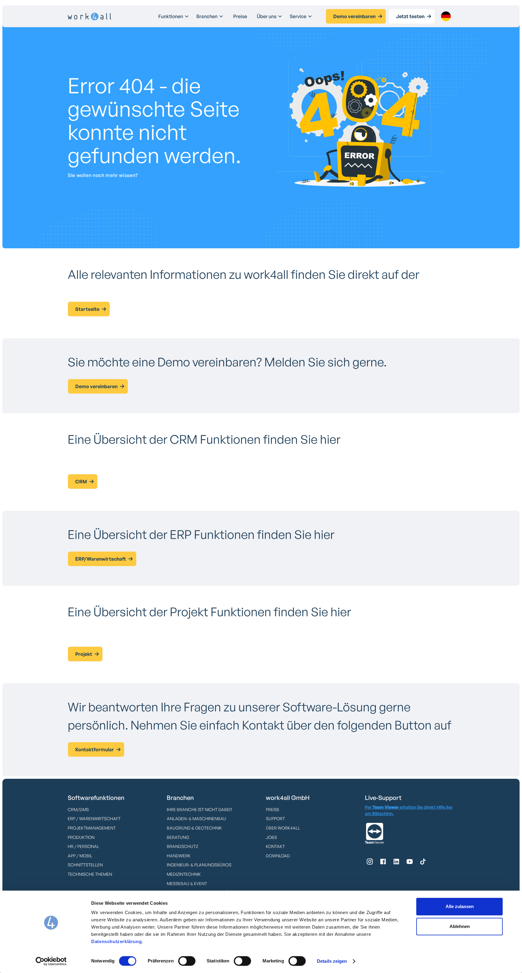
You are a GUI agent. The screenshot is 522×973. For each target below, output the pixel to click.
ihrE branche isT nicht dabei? (199, 809)
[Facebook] (383, 861)
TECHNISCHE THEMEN (90, 874)
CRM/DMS (78, 809)
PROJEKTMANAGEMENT (92, 827)
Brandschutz (182, 846)
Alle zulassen (460, 906)
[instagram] (370, 861)
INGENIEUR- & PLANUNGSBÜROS (199, 864)
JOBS (271, 837)
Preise (240, 16)
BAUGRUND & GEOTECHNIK (194, 827)
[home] (89, 17)
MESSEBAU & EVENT (187, 883)
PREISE (272, 809)
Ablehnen (460, 926)
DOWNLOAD (278, 855)
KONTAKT (275, 846)
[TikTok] (423, 861)
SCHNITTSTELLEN (85, 864)
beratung (178, 837)
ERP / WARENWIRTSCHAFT (94, 818)
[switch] (186, 961)
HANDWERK (179, 855)
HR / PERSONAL (83, 846)
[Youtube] (409, 861)
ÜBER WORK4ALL (283, 827)
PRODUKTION (81, 837)
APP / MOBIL (80, 855)
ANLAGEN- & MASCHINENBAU (196, 818)
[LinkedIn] (396, 861)
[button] (174, 16)
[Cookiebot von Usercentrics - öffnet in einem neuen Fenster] (51, 961)
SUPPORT (275, 818)
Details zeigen (332, 961)
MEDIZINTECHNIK (184, 874)
